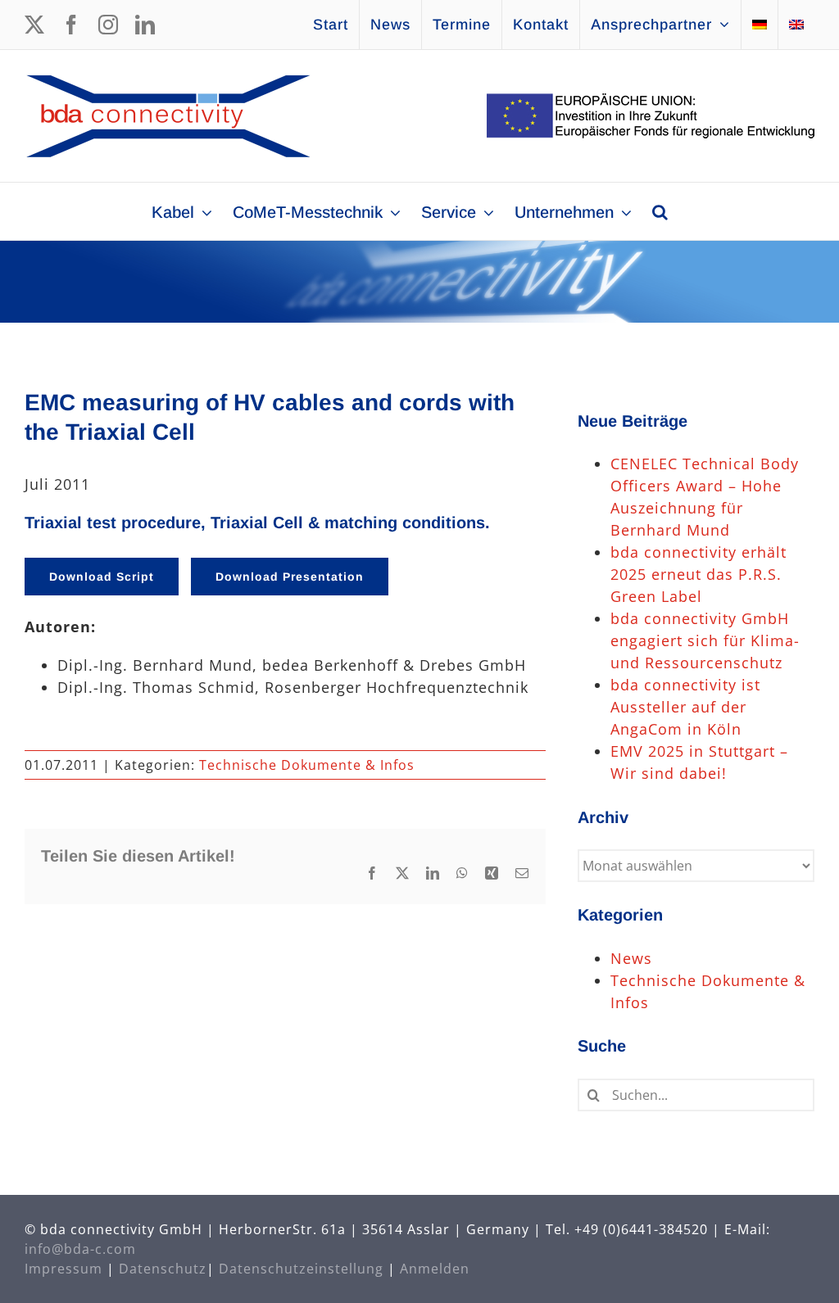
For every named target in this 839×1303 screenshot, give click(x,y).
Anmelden (434, 1269)
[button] (660, 211)
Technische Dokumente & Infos (307, 765)
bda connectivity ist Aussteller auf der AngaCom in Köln (685, 707)
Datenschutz (162, 1269)
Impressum (63, 1269)
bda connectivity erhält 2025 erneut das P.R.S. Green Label (698, 574)
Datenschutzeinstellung (301, 1269)
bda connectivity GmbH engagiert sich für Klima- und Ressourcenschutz (705, 640)
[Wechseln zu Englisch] (796, 24)
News (631, 958)
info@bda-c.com (80, 1249)
